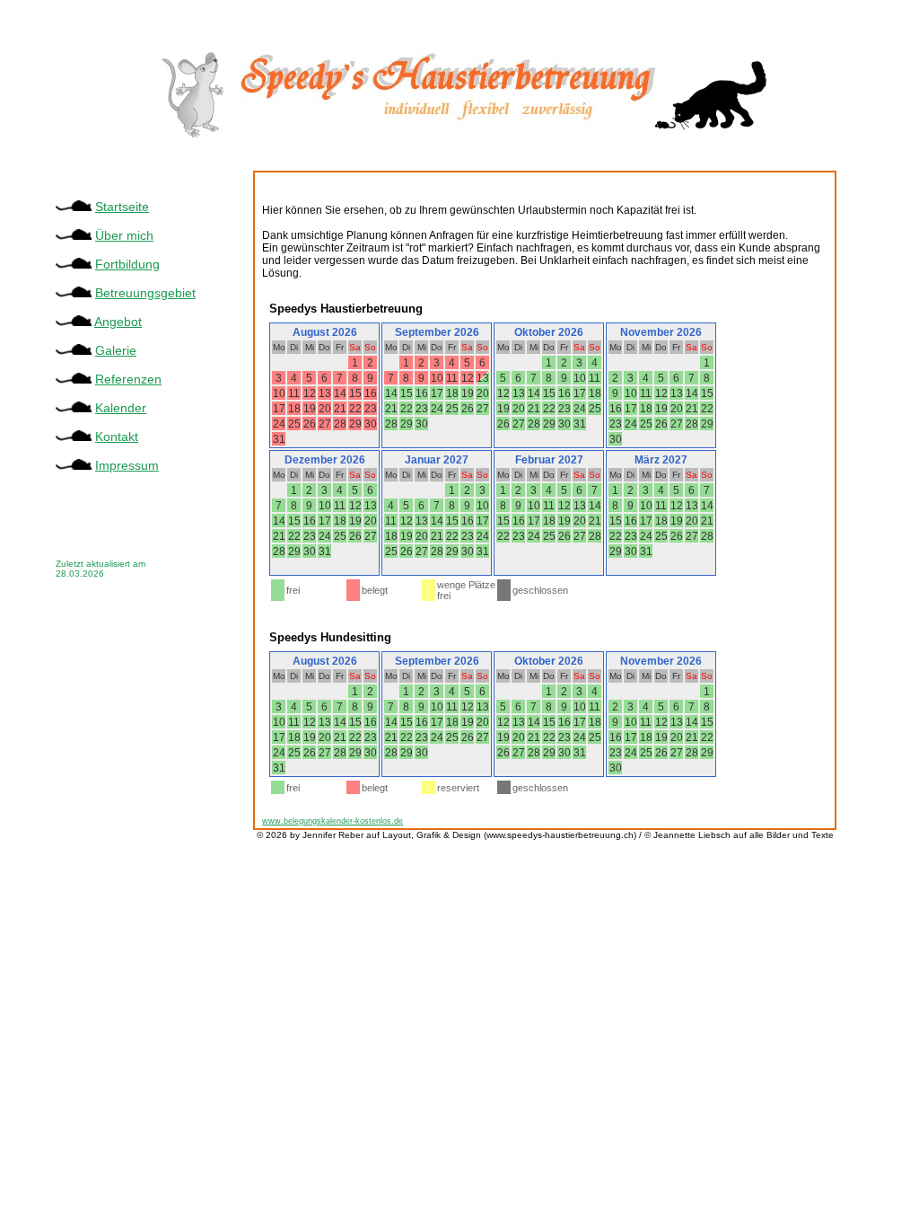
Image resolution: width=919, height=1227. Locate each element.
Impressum (127, 465)
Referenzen (128, 379)
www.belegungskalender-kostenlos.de (332, 821)
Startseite (122, 206)
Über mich (124, 235)
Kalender (120, 408)
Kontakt (116, 436)
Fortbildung (127, 264)
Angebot (118, 321)
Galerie (115, 350)
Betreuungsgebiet (145, 293)
